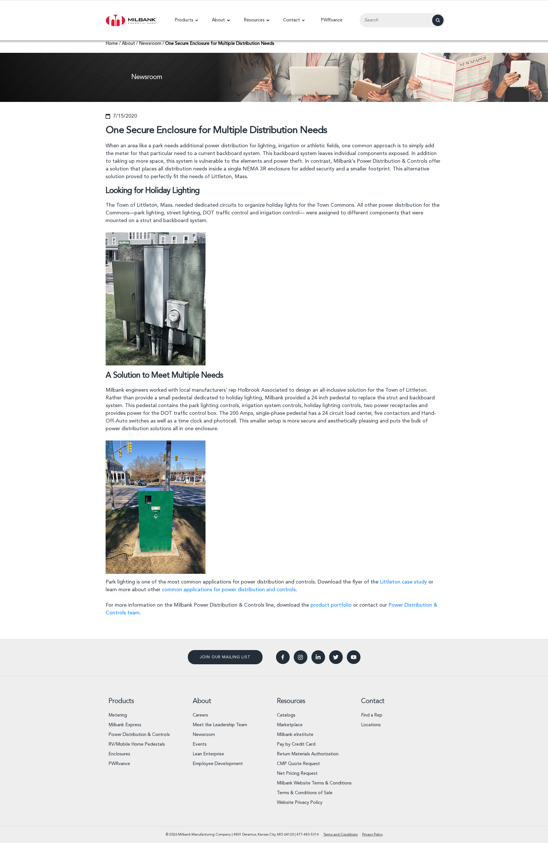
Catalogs (286, 715)
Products (121, 701)
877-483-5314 (308, 834)
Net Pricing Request (297, 773)
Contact (372, 701)
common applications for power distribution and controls (229, 589)
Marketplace (290, 725)
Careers (200, 715)
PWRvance (119, 764)
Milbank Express (124, 725)
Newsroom (204, 735)
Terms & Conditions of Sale (305, 793)
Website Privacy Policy (300, 802)
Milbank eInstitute (295, 735)
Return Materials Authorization (308, 754)
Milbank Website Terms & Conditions (314, 783)
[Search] (438, 20)
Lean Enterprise (208, 754)
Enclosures (119, 754)
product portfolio (331, 605)
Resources (291, 701)
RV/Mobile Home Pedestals (136, 744)
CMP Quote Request (298, 764)
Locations (371, 725)
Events (200, 744)
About (202, 701)
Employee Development (218, 764)
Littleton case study (403, 582)
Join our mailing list (225, 657)
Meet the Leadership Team (220, 725)
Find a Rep (371, 715)
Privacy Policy (372, 834)
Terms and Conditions (340, 834)
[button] (186, 20)
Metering (117, 715)
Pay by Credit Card (296, 744)
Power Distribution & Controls (139, 735)
